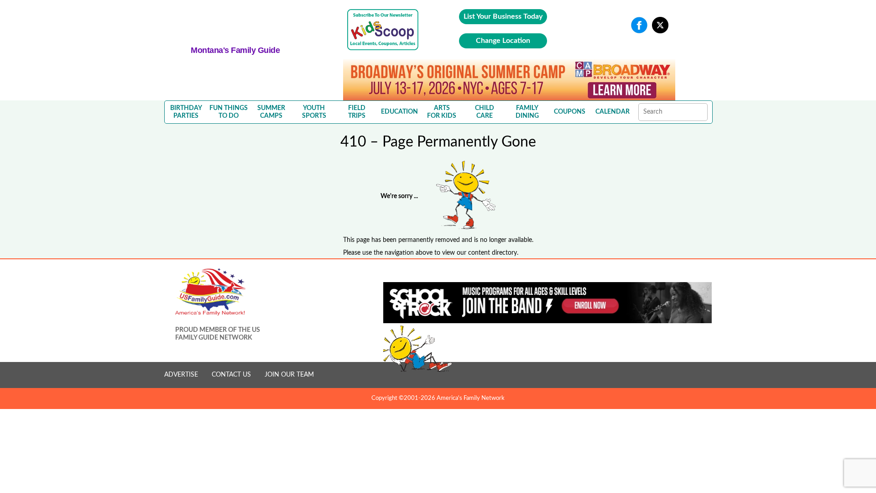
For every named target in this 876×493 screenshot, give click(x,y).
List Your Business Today (503, 16)
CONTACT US (231, 375)
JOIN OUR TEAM (289, 375)
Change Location (503, 40)
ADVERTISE (181, 375)
